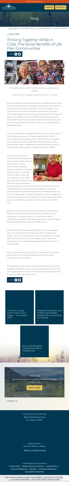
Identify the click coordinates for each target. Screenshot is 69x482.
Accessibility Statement (34, 472)
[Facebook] (34, 455)
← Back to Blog (13, 34)
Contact (60, 7)
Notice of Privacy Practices (33, 466)
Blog (15, 28)
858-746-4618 (36, 450)
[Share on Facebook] (15, 54)
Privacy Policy (14, 466)
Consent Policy (52, 466)
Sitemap (32, 469)
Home (11, 28)
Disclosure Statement (47, 469)
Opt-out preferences (19, 469)
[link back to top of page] (2, 479)
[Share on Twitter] (19, 54)
